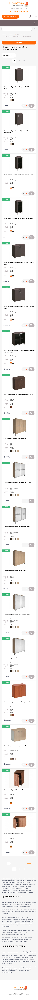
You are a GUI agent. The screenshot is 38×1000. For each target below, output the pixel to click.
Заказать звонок (10, 16)
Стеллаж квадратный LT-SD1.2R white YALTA (17, 482)
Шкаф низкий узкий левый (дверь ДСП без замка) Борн (19, 87)
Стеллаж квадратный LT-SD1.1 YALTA (15, 438)
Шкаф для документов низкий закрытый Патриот (19, 702)
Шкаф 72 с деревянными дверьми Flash (16, 746)
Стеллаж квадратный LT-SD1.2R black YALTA (17, 526)
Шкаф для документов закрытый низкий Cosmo (18, 394)
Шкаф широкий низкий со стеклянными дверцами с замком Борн (19, 351)
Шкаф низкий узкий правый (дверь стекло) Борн (18, 218)
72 (24, 61)
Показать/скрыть (34, 23)
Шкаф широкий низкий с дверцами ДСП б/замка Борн (19, 263)
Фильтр (19, 42)
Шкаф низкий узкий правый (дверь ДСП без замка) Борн (17, 131)
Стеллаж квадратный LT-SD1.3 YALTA (15, 570)
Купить (31, 106)
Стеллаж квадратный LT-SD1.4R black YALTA (17, 614)
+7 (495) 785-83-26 (19, 11)
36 (19, 61)
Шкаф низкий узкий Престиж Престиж (15, 790)
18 (14, 61)
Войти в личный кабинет (31, 16)
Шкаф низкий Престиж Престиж (13, 834)
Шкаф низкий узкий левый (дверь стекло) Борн (18, 175)
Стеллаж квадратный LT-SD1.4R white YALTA (17, 658)
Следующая (29, 863)
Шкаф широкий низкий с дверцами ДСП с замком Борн (19, 307)
